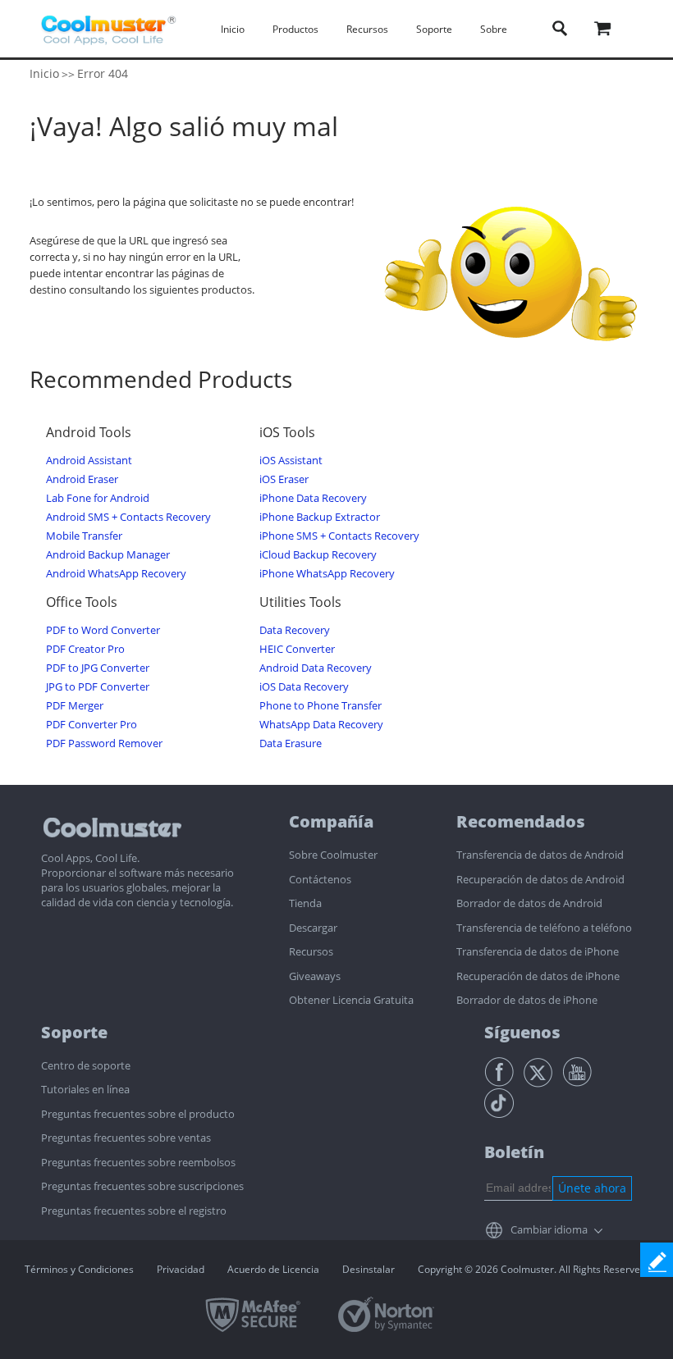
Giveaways (315, 976)
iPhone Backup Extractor (319, 517)
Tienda (305, 903)
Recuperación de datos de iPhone (538, 976)
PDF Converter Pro (91, 724)
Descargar (313, 927)
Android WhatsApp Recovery (116, 573)
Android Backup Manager (108, 555)
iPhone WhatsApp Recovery (327, 573)
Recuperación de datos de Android (540, 879)
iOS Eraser (284, 479)
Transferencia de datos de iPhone (537, 951)
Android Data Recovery (315, 668)
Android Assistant (89, 460)
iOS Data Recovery (304, 687)
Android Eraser (82, 479)
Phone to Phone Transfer (320, 705)
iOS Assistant (291, 460)
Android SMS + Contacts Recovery (128, 517)
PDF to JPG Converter (97, 668)
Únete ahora (592, 1188)
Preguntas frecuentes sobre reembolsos (138, 1162)
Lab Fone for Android (97, 498)
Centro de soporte (85, 1065)
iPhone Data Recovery (313, 498)
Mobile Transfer (84, 536)
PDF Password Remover (104, 743)
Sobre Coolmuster (333, 854)
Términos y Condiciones (79, 1269)
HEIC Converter (297, 649)
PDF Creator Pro (85, 649)
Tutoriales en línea (85, 1089)
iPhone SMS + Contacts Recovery (339, 536)
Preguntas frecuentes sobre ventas (126, 1137)
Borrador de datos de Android (529, 903)
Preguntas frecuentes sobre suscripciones (142, 1186)
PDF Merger (74, 705)
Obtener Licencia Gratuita (351, 999)
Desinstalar (368, 1269)
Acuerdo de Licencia (273, 1269)
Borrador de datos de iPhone (526, 999)
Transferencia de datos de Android (540, 854)
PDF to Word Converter (103, 630)
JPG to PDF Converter (97, 687)
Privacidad (180, 1269)
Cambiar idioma (549, 1229)
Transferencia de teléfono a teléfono (544, 927)
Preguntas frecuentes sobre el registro (134, 1210)
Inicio (233, 29)
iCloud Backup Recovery (318, 555)
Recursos (311, 951)
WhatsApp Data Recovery (321, 724)
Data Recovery (294, 630)
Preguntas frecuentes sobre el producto (138, 1113)
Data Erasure (290, 743)
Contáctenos (320, 879)
